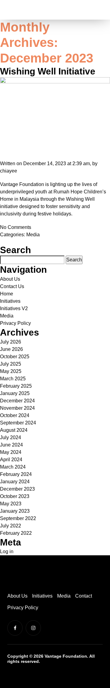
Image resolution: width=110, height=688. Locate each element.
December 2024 (17, 400)
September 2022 (18, 518)
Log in (6, 551)
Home (6, 293)
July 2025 (10, 364)
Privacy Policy (15, 323)
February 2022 (16, 533)
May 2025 (10, 371)
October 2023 (14, 496)
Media (33, 234)
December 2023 (17, 489)
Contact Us (12, 286)
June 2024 (11, 444)
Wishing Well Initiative (47, 71)
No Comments (15, 227)
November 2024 (17, 408)
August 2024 (14, 430)
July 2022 (10, 525)
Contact (83, 596)
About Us (10, 279)
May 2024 (10, 452)
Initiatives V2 (14, 308)
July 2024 (10, 437)
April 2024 (11, 459)
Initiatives (10, 301)
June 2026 (11, 349)
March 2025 (13, 378)
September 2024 (18, 422)
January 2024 (15, 481)
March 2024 (13, 466)
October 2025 (14, 356)
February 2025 (16, 386)
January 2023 (15, 511)
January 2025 (15, 393)
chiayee (8, 170)
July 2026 (10, 341)
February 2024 (16, 474)
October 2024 (14, 415)
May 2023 (10, 503)
